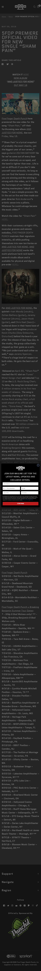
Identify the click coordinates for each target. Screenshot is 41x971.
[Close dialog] (38, 465)
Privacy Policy (26, 499)
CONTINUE (20, 504)
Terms (31, 499)
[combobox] (4, 488)
